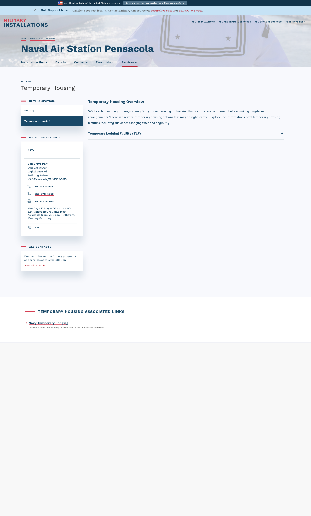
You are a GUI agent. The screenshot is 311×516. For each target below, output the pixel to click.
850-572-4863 (44, 193)
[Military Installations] (26, 26)
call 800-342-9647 (190, 10)
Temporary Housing (37, 121)
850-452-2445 (44, 201)
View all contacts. (35, 265)
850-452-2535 (44, 186)
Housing (29, 110)
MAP (37, 227)
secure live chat (161, 10)
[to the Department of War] (60, 3)
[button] (155, 3)
